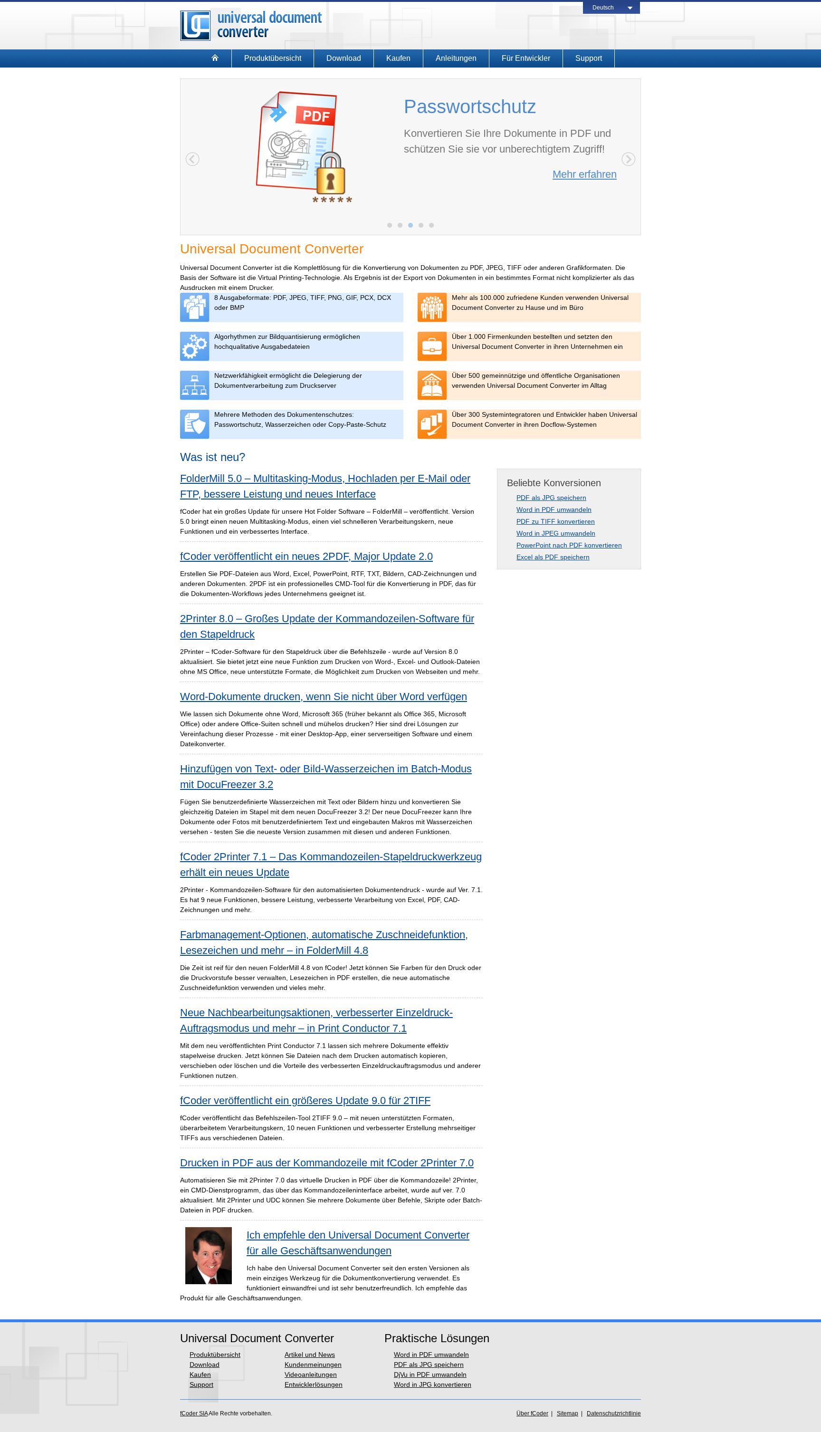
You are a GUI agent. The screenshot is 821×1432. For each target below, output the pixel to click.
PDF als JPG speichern (551, 497)
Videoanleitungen (311, 1374)
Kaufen (398, 58)
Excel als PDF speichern (553, 557)
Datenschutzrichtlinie (614, 1413)
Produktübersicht (272, 58)
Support (588, 58)
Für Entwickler (526, 58)
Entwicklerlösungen (314, 1384)
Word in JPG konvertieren (432, 1384)
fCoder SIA (194, 1413)
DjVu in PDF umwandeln (430, 1374)
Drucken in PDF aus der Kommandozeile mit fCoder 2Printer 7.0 (327, 1163)
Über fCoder (532, 1413)
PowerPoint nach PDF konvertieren (569, 545)
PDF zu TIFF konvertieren (555, 521)
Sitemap (567, 1413)
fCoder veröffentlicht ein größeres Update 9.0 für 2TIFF (305, 1100)
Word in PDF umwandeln (554, 509)
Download (343, 58)
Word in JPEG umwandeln (555, 533)
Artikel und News (310, 1354)
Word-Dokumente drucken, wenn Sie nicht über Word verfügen (323, 696)
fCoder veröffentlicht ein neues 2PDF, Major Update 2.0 (306, 556)
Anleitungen (456, 58)
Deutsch (603, 7)
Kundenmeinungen (313, 1364)
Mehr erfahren (585, 174)
